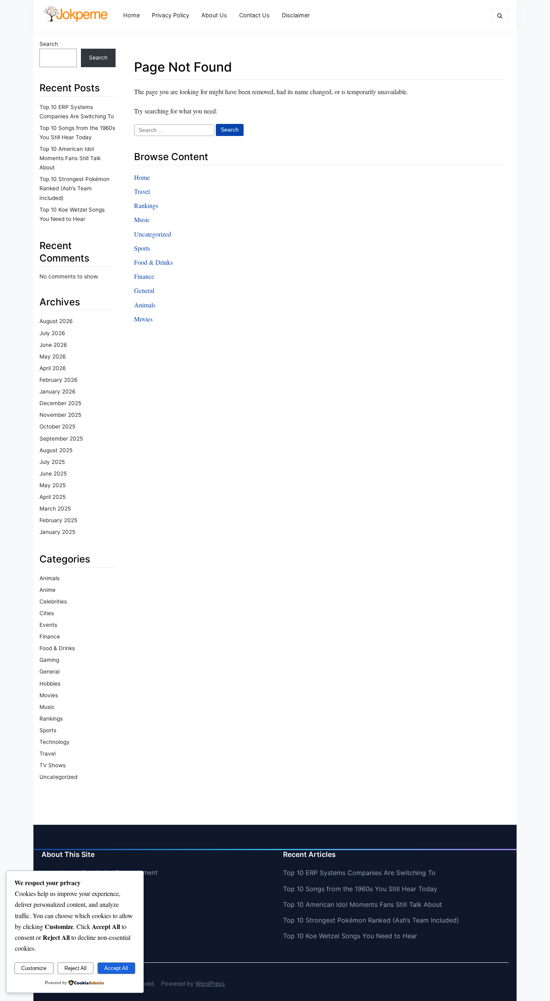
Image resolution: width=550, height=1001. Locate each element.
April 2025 (52, 497)
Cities (46, 613)
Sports (47, 730)
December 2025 (60, 403)
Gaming (49, 660)
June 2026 (53, 345)
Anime (47, 590)
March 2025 (55, 508)
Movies (48, 695)
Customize (33, 968)
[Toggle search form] (500, 15)
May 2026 (52, 356)
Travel (47, 753)
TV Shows (52, 765)
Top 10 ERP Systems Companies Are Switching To (359, 873)
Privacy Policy (170, 15)
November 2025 (60, 415)
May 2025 (52, 485)
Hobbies (49, 683)
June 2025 (53, 473)
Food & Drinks (57, 648)
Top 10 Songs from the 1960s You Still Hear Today (360, 889)
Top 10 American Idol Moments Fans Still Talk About (70, 158)
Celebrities (53, 601)
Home (131, 15)
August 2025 (55, 450)
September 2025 (61, 438)
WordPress (210, 983)
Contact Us (254, 15)
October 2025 (57, 426)
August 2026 (55, 321)
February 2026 (58, 380)
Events (48, 625)
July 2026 (52, 333)
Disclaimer (296, 15)
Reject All (75, 968)
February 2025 (58, 520)
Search (48, 44)
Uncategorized (58, 777)
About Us (214, 15)
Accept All (116, 968)
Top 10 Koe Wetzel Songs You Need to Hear (350, 936)
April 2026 (52, 368)
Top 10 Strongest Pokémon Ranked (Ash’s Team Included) (74, 188)
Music (47, 707)
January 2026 (57, 391)
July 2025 (52, 462)
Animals (49, 578)
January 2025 (57, 532)
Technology (54, 742)
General (49, 671)
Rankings (51, 718)
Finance (49, 636)
